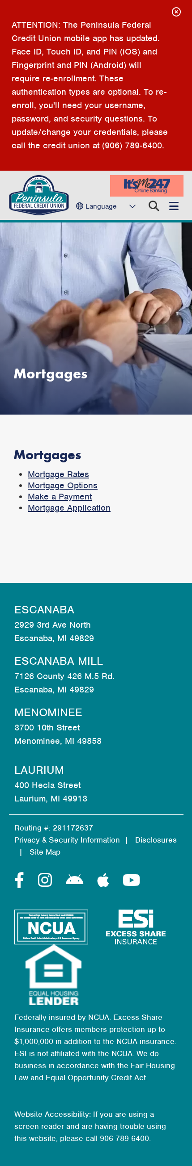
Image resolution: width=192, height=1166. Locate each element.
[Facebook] (21, 880)
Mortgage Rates (58, 474)
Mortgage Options (63, 485)
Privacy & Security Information (67, 840)
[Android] (77, 880)
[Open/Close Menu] (173, 206)
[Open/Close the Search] (154, 206)
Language (100, 206)
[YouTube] (131, 880)
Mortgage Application (69, 507)
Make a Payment (60, 496)
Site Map (45, 852)
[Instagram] (47, 880)
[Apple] (105, 880)
